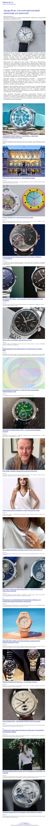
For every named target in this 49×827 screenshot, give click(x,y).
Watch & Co (8, 2)
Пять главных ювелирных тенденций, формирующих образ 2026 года (22, 550)
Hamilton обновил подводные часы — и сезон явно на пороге (20, 682)
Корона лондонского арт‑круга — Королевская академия (19, 178)
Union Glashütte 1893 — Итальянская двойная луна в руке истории (21, 721)
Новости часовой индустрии (9, 4)
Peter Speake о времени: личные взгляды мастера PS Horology (20, 471)
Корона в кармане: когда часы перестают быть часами (18, 217)
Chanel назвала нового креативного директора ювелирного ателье (21, 510)
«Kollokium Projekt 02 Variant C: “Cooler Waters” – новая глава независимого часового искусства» (20, 136)
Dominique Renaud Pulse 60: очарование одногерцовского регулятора (22, 812)
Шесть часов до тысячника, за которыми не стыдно (17, 340)
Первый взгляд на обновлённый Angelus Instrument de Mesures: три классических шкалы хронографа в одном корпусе (22, 600)
